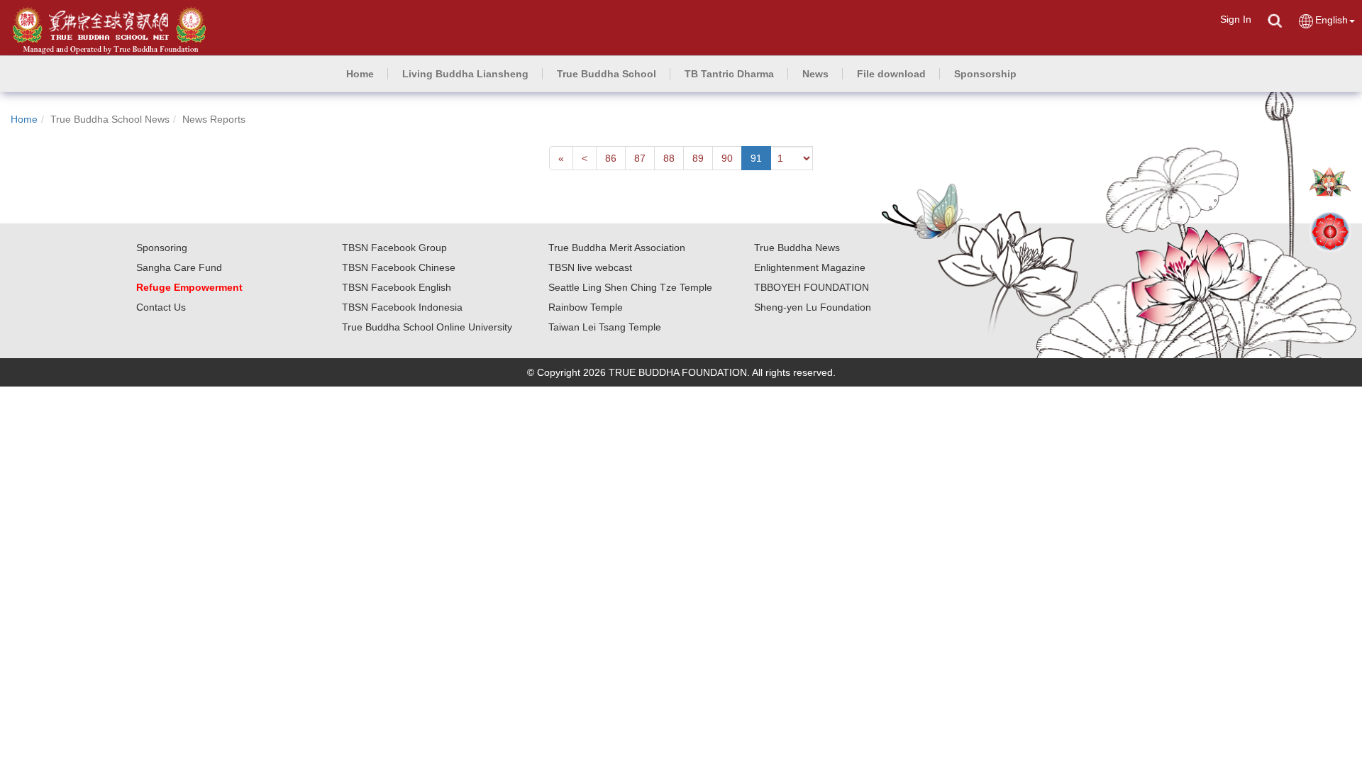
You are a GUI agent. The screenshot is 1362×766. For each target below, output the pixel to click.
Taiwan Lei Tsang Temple (604, 327)
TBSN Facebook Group (394, 247)
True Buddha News (797, 247)
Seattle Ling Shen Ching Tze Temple (630, 287)
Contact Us (161, 307)
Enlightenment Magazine (809, 267)
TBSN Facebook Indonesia (402, 307)
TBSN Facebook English (396, 287)
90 (727, 158)
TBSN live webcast (590, 267)
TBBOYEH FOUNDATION (811, 287)
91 (756, 158)
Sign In (1235, 19)
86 (610, 158)
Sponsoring (161, 247)
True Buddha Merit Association (616, 247)
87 (640, 158)
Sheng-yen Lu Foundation (812, 307)
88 (669, 158)
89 (698, 158)
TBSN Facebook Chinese (398, 267)
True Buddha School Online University (427, 327)
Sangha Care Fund (179, 267)
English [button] (1331, 20)
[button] (465, 73)
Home (24, 119)
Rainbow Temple (585, 307)
